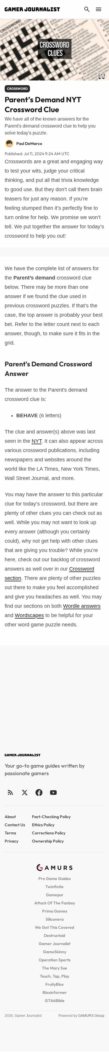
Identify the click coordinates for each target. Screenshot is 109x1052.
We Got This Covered (54, 927)
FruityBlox (54, 984)
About (10, 816)
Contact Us (15, 824)
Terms (10, 833)
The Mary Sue (54, 968)
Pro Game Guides (54, 878)
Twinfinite (54, 886)
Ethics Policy (43, 824)
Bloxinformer (54, 992)
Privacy (11, 841)
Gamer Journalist (54, 943)
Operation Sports (54, 960)
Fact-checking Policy (51, 816)
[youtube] (53, 792)
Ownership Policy (48, 841)
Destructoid (54, 935)
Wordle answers (82, 606)
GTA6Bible (55, 1000)
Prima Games (54, 911)
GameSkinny (54, 951)
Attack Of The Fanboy (54, 903)
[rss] (10, 792)
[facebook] (39, 792)
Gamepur (54, 894)
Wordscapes (29, 615)
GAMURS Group (91, 1016)
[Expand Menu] (98, 9)
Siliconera (55, 919)
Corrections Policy (48, 833)
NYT (37, 441)
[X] (25, 792)
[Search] (87, 9)
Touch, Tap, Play (54, 976)
